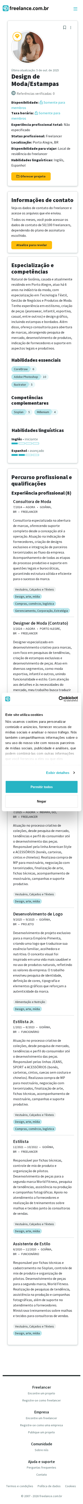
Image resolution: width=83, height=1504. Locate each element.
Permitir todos (42, 787)
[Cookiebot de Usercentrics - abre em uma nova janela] (59, 699)
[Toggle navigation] (75, 9)
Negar (41, 801)
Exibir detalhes (57, 773)
